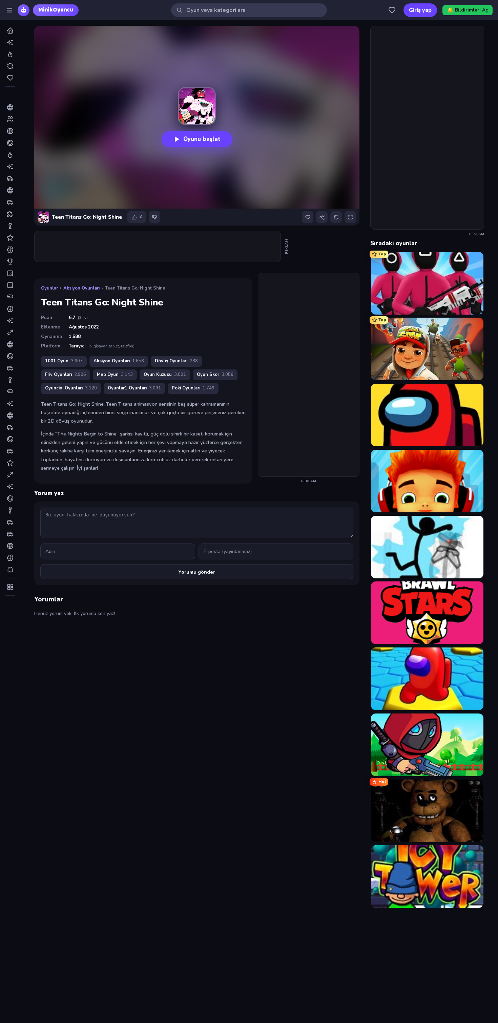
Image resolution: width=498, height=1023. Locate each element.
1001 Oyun (64, 361)
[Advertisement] (158, 246)
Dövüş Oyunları (176, 361)
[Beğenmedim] (154, 217)
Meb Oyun (115, 374)
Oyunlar (49, 288)
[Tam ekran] (350, 217)
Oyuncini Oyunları (71, 388)
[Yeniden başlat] (336, 217)
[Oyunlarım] (392, 10)
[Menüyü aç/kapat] (9, 10)
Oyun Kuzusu (165, 374)
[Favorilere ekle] (307, 217)
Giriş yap (420, 10)
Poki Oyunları (193, 388)
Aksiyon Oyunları (81, 288)
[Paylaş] (322, 217)
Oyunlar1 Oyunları (134, 388)
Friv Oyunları (65, 374)
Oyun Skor (215, 374)
